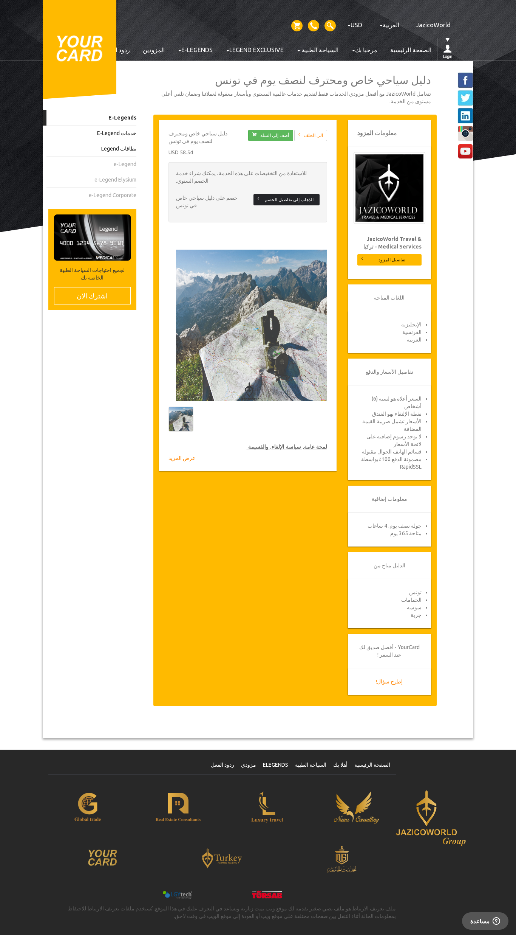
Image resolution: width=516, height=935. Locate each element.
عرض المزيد (181, 458)
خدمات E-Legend (116, 133)
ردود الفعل (222, 765)
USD (356, 25)
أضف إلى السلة (274, 135)
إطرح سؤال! (389, 682)
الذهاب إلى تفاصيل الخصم (289, 199)
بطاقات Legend (118, 149)
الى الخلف (313, 135)
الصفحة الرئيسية (410, 50)
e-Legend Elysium (115, 180)
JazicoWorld (433, 25)
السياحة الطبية (319, 50)
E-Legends (122, 118)
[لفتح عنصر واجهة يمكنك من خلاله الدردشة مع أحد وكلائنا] (485, 921)
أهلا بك (340, 765)
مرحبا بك (366, 50)
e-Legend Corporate (112, 195)
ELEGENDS (275, 765)
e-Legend (125, 164)
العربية (391, 25)
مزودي (248, 765)
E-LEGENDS (197, 50)
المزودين (154, 50)
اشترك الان (92, 296)
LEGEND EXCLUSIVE (256, 50)
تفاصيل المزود (392, 259)
